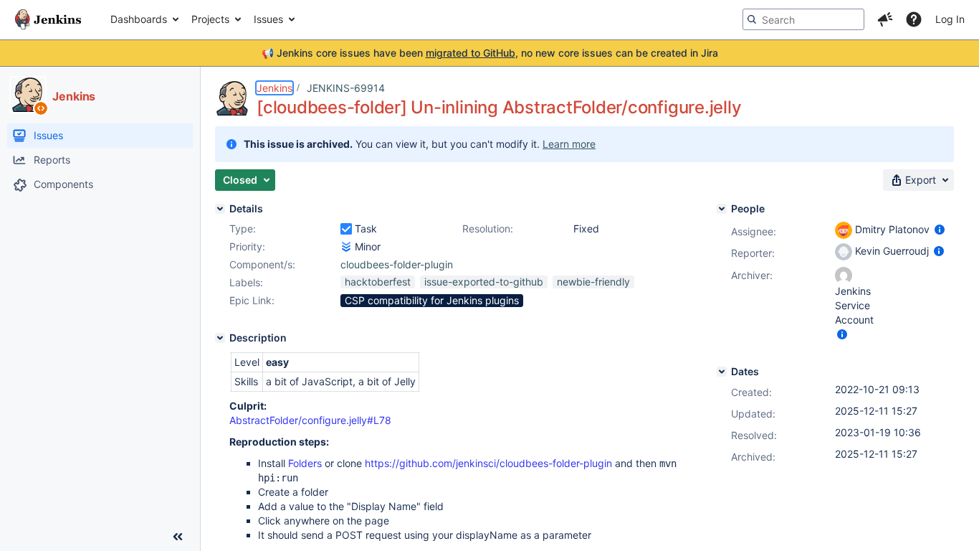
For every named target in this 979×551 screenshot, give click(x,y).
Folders (305, 463)
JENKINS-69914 (346, 88)
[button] (885, 19)
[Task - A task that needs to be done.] (346, 229)
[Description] (220, 338)
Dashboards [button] (138, 19)
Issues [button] (268, 19)
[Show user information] (939, 229)
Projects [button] (210, 19)
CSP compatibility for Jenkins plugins (432, 300)
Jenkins (274, 88)
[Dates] (722, 372)
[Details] (220, 209)
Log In (950, 19)
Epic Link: (251, 300)
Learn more (569, 144)
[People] (722, 209)
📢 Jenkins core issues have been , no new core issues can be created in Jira (490, 53)
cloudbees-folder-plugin (396, 264)
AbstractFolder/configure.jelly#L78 (310, 420)
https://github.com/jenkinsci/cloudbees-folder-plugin (488, 463)
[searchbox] (803, 19)
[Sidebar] (178, 536)
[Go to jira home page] (48, 19)
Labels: (246, 282)
